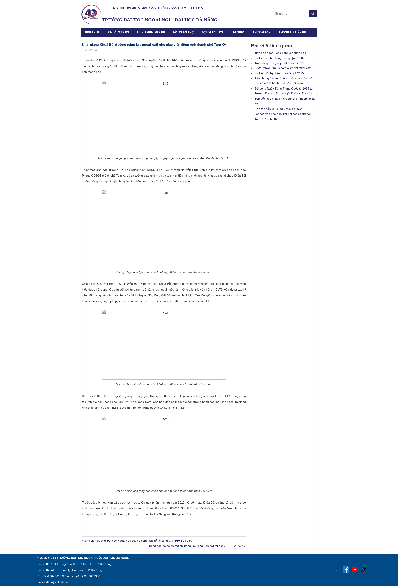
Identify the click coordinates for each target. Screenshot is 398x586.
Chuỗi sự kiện (118, 32)
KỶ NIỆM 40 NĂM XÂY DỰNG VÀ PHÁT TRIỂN (158, 8)
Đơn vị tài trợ (212, 32)
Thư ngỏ (237, 32)
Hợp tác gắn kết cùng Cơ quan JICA (278, 108)
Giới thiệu (92, 32)
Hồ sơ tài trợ (183, 32)
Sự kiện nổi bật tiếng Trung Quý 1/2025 (280, 58)
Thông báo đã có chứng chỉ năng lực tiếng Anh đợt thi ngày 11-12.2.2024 (195, 545)
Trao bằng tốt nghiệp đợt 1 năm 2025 (279, 63)
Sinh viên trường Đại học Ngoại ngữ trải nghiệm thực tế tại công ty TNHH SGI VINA (138, 540)
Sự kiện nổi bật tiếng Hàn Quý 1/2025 (279, 73)
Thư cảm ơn (261, 32)
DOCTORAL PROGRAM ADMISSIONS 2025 (283, 68)
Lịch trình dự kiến (151, 32)
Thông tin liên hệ (292, 32)
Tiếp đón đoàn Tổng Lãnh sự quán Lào (280, 52)
